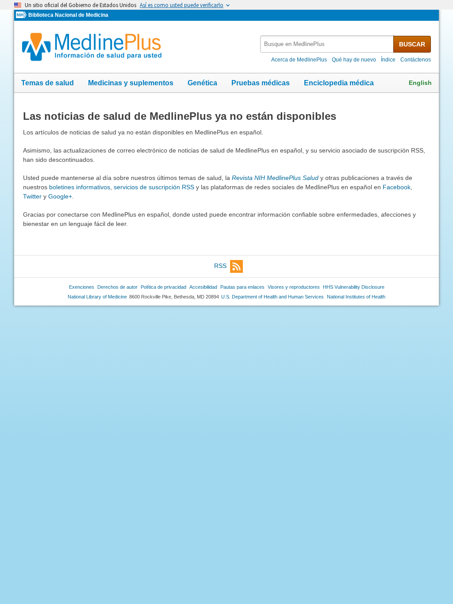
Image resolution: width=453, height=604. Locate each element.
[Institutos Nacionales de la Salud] (22, 15)
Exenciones (81, 287)
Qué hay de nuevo (354, 60)
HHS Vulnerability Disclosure (353, 287)
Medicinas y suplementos (130, 83)
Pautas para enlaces (242, 287)
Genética (202, 83)
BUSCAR (412, 44)
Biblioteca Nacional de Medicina (68, 15)
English (420, 82)
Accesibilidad (203, 287)
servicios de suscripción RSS (154, 187)
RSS (220, 265)
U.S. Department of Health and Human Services (272, 296)
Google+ (60, 196)
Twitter (32, 196)
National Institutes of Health (356, 296)
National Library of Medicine (97, 296)
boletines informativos (79, 187)
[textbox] (327, 44)
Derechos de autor (117, 287)
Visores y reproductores (294, 287)
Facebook (397, 187)
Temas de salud (47, 83)
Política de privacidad (163, 287)
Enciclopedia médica (339, 83)
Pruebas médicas (260, 83)
